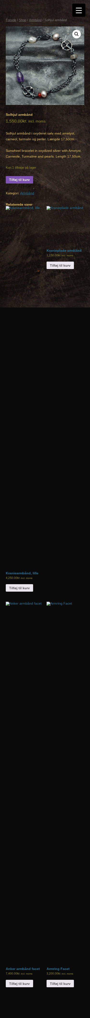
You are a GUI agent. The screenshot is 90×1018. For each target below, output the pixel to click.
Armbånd (35, 20)
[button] (76, 34)
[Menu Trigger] (78, 10)
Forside (11, 20)
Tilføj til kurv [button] (19, 588)
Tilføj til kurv (19, 180)
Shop (22, 20)
